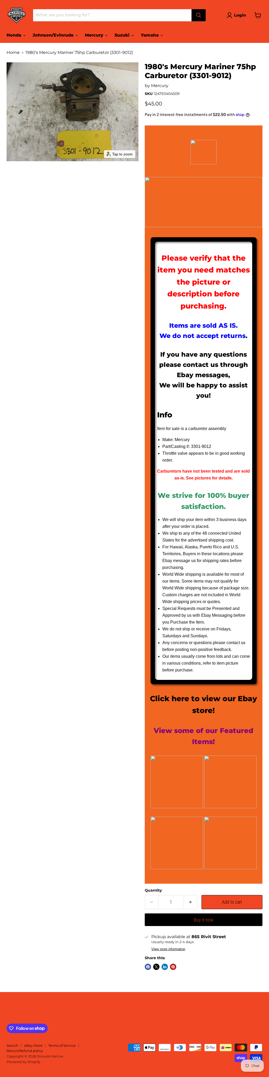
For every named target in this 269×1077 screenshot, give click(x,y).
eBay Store (33, 1045)
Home (13, 52)
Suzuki (123, 35)
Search (12, 1045)
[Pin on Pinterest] (173, 967)
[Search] (199, 15)
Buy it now (203, 920)
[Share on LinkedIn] (165, 967)
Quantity (153, 890)
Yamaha (150, 35)
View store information (168, 949)
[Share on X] (156, 967)
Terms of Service (62, 1045)
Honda (15, 35)
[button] (237, 15)
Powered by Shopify (23, 1062)
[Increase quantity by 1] (190, 902)
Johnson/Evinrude (54, 35)
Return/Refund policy (25, 1051)
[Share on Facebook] (148, 967)
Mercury (95, 35)
